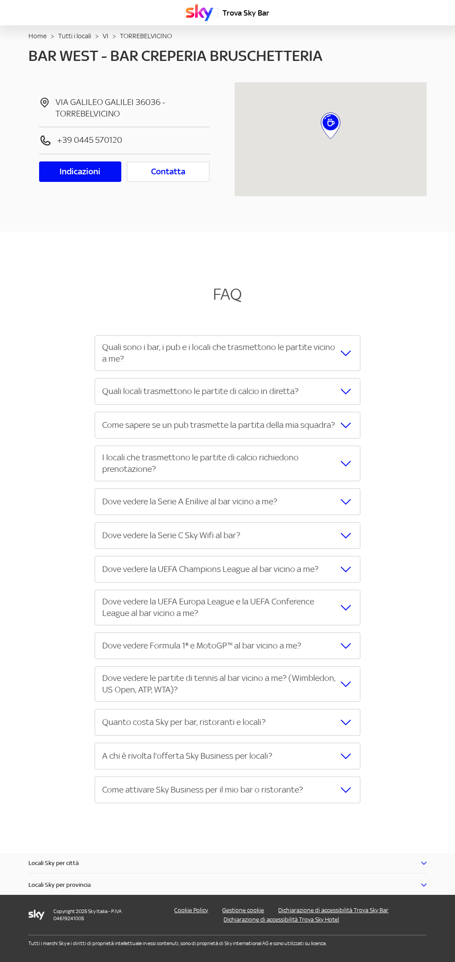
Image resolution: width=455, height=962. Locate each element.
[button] (227, 353)
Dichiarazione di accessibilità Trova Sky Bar (333, 910)
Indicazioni (80, 171)
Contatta (168, 171)
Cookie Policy (191, 910)
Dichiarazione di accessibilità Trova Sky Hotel (281, 919)
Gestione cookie (243, 910)
